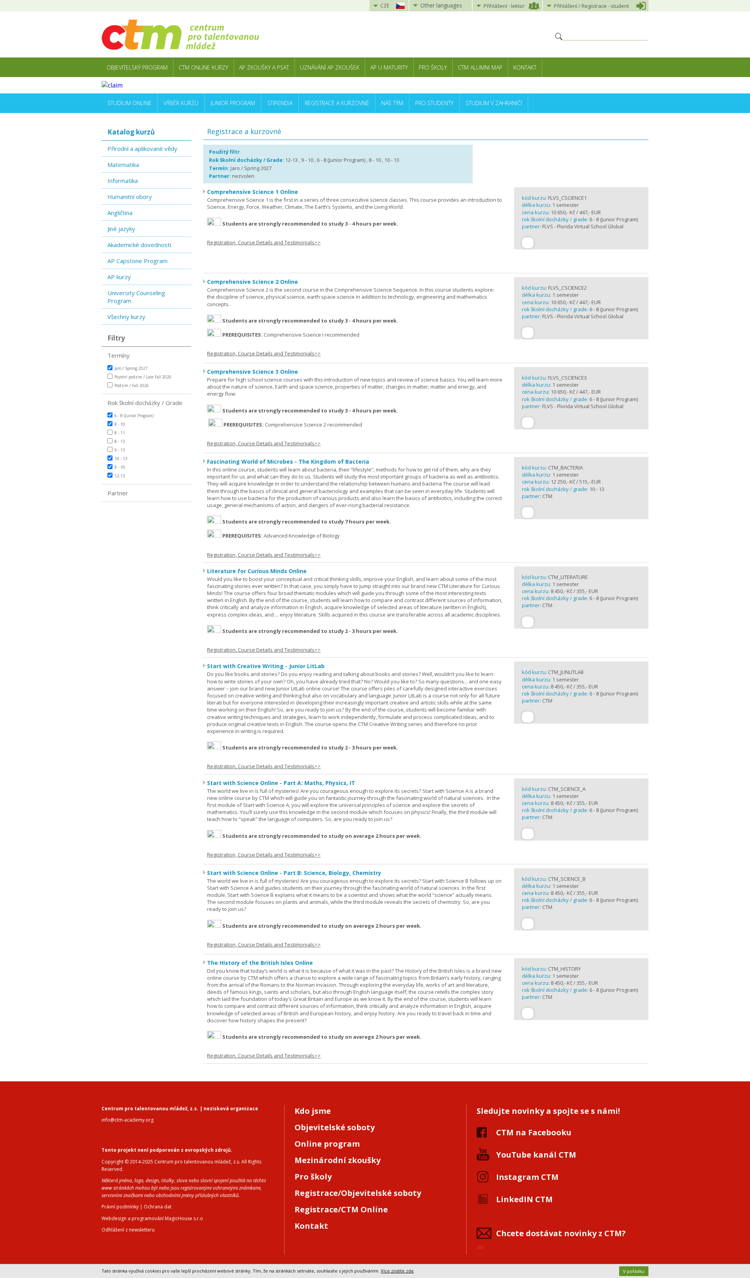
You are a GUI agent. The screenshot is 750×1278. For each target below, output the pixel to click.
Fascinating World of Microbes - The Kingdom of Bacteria (288, 461)
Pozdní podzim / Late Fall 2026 (142, 377)
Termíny (118, 355)
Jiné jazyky (121, 229)
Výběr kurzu (181, 103)
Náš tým (392, 103)
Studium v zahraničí (494, 103)
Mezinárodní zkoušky (337, 1160)
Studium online (129, 103)
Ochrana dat (157, 1206)
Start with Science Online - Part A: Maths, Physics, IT (281, 783)
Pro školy (433, 67)
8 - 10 (119, 424)
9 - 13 (119, 450)
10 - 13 (120, 458)
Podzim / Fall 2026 (131, 385)
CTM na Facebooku (533, 1132)
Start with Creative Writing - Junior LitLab (266, 666)
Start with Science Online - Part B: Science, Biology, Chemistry (294, 872)
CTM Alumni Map (480, 67)
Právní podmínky (120, 1206)
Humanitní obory (129, 197)
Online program (327, 1143)
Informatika (122, 181)
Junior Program (233, 103)
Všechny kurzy (126, 317)
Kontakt (524, 67)
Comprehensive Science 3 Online (252, 371)
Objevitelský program (137, 67)
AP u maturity (389, 67)
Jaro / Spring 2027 (131, 368)
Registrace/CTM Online (341, 1209)
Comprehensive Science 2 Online (252, 281)
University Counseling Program (136, 297)
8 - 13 (119, 441)
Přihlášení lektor (504, 5)
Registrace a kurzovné (337, 103)
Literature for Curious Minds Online (257, 571)
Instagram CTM (527, 1177)
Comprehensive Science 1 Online (252, 191)
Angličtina (119, 213)
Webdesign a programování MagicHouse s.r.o (152, 1218)
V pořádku (634, 1271)
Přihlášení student (591, 5)
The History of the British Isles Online (260, 962)
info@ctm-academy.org (128, 1120)
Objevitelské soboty (335, 1127)
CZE (384, 5)
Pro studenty (434, 103)
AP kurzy (119, 277)
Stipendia (280, 103)
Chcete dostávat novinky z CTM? (561, 1233)
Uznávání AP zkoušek (329, 67)
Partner (117, 493)
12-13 (119, 476)
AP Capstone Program (137, 261)
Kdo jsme (313, 1111)
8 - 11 (119, 433)
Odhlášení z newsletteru (128, 1229)
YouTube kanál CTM (536, 1154)
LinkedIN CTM (524, 1199)
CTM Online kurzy (203, 67)
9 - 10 (119, 467)
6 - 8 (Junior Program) (134, 415)
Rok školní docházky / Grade (144, 403)
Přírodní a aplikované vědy (142, 148)
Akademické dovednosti (139, 245)
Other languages (441, 5)
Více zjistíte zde (397, 1271)
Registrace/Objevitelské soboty (358, 1193)
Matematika (123, 164)
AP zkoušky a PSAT (264, 67)
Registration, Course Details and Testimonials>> (264, 242)
